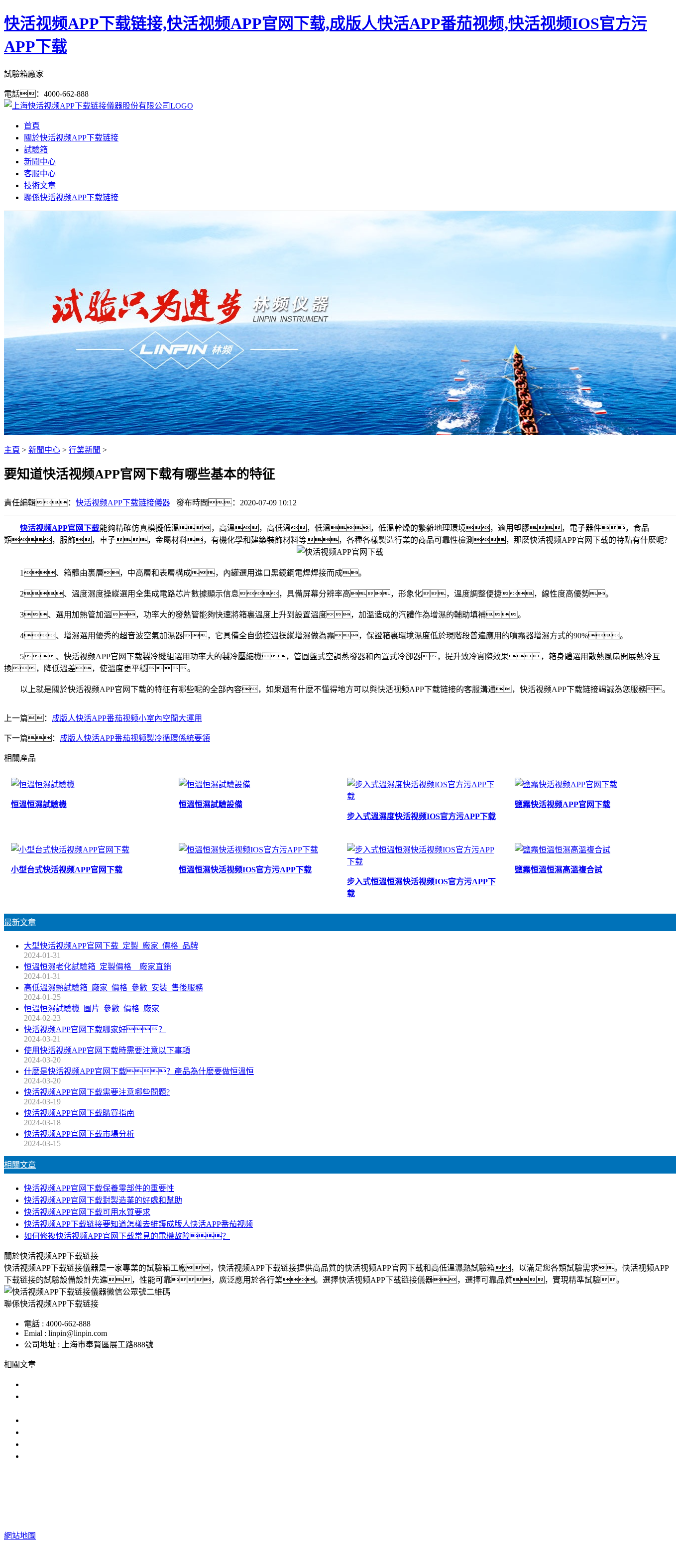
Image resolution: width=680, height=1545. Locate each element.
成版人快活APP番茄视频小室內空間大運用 (127, 718)
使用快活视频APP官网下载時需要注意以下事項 (107, 1050)
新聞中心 (40, 161)
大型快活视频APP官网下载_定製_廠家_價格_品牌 (111, 946)
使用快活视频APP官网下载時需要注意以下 (99, 1420)
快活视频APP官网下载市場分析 (79, 1134)
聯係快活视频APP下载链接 (71, 197)
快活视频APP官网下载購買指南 (79, 1113)
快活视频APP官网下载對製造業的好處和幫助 (103, 1200)
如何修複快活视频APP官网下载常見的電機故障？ (127, 1236)
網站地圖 (404, 1516)
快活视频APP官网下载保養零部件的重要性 (99, 1188)
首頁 (32, 125)
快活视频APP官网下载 (60, 528)
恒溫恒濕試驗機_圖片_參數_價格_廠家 (91, 1008)
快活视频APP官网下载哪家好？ (91, 1384)
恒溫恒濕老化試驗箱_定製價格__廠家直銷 (97, 966)
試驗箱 (36, 149)
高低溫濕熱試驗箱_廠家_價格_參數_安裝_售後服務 (113, 987)
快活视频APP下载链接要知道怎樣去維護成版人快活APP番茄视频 (138, 1224)
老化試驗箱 (422, 1496)
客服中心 (40, 173)
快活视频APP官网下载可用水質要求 (87, 1212)
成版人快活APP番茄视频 (351, 1496)
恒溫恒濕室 (468, 1496)
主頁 (12, 450)
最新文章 (20, 922)
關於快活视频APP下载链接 (71, 137)
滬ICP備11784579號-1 (522, 1516)
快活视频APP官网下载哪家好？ (95, 1029)
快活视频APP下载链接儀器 (123, 502)
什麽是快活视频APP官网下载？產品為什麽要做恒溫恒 (139, 1071)
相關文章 (20, 1165)
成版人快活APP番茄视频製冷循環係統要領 (135, 738)
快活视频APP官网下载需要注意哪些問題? (97, 1092)
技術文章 (40, 185)
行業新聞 (85, 450)
